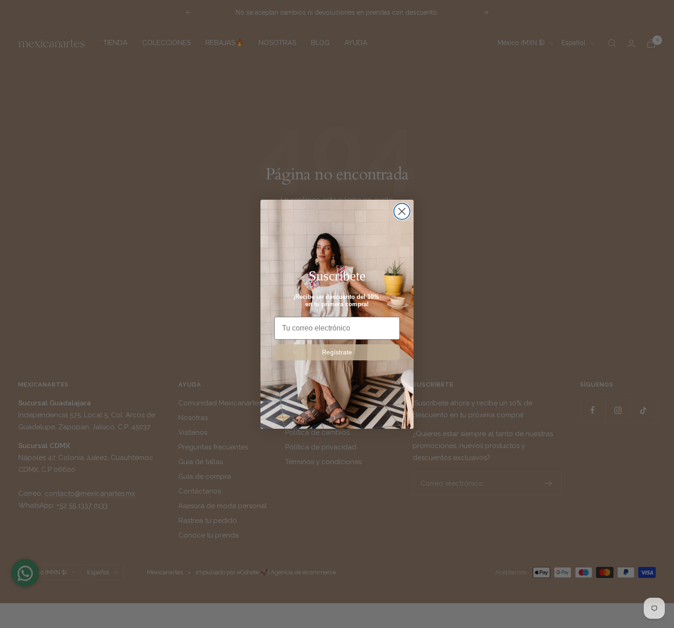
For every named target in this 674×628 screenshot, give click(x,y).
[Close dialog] (402, 211)
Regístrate (337, 352)
